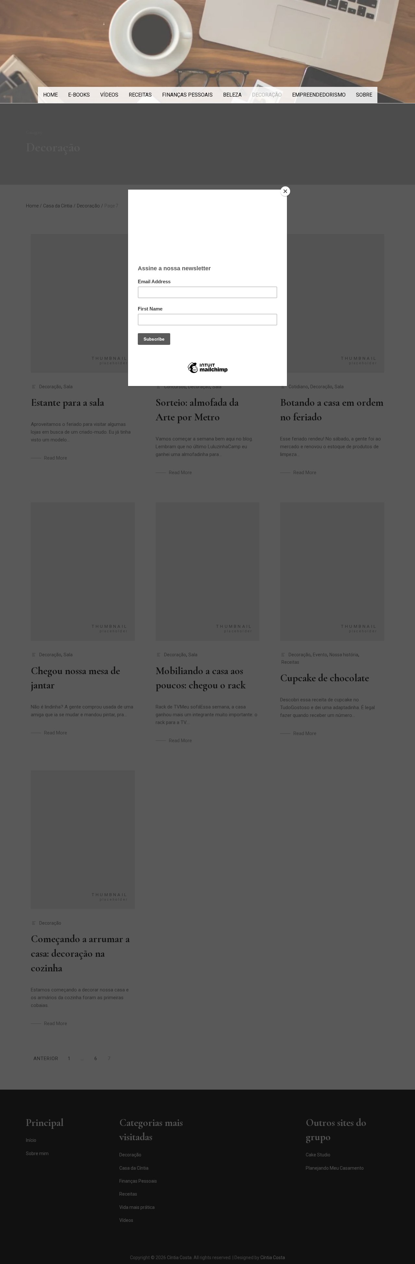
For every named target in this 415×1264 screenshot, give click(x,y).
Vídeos (109, 95)
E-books (79, 95)
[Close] (285, 191)
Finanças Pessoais (187, 95)
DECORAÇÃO (267, 95)
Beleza (232, 95)
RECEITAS (140, 95)
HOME (50, 95)
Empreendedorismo (319, 95)
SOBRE (364, 95)
